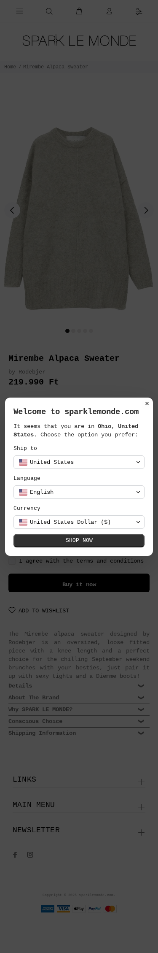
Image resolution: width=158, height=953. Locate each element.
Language (26, 478)
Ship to (25, 448)
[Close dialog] (147, 403)
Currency (26, 508)
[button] (79, 462)
